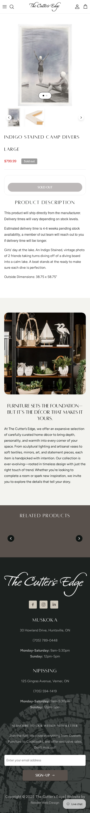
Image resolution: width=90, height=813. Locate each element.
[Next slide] (81, 117)
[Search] (13, 6)
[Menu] (4, 6)
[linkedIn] (54, 605)
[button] (13, 117)
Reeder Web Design (45, 803)
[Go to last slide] (9, 117)
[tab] (43, 95)
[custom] (33, 605)
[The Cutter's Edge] (45, 6)
